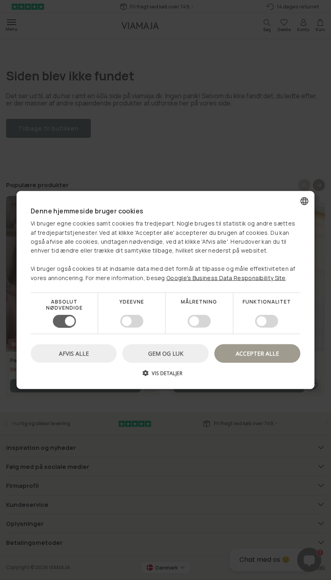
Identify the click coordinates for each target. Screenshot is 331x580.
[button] (165, 376)
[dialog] (165, 290)
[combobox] (304, 201)
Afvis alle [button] (74, 353)
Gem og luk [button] (165, 353)
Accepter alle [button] (257, 353)
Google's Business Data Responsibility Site (226, 277)
